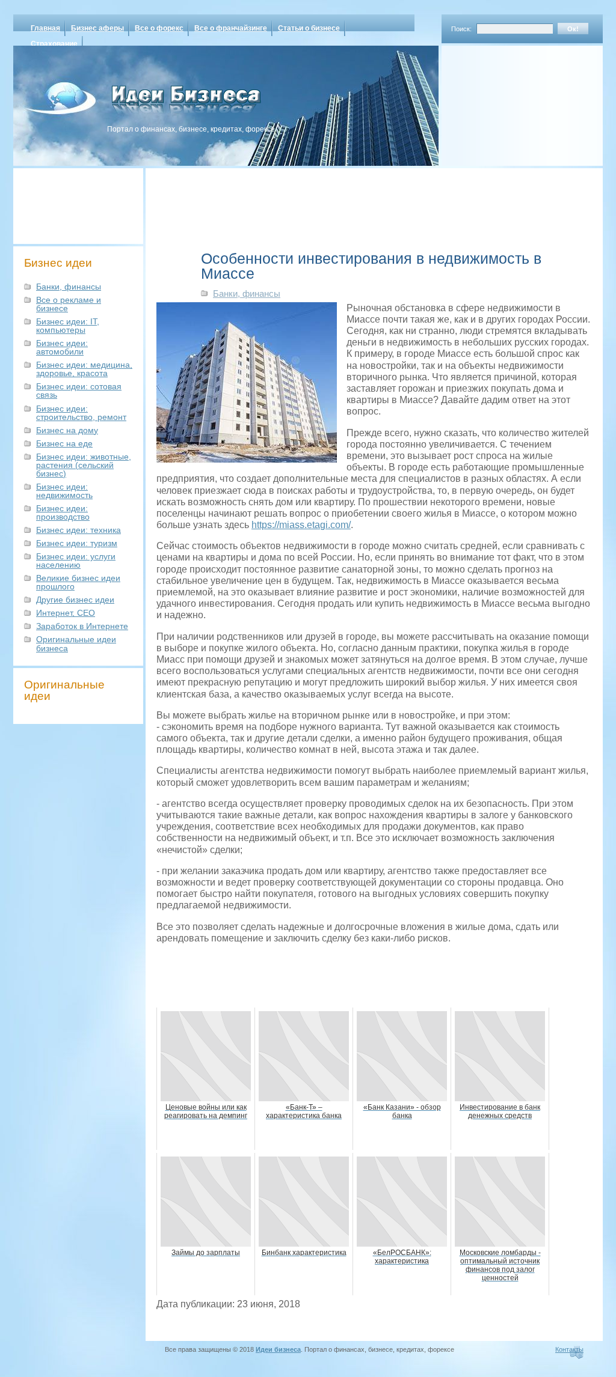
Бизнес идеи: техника (78, 530)
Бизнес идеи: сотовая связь (79, 390)
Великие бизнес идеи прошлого (78, 582)
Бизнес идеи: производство (63, 512)
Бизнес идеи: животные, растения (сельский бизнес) (83, 465)
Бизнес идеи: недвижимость (64, 491)
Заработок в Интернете (82, 626)
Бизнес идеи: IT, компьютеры (67, 326)
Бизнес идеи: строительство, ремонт (81, 413)
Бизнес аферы (97, 28)
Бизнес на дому (67, 430)
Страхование (54, 44)
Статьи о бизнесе (309, 28)
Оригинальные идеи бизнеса (76, 643)
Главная (45, 28)
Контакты (569, 1349)
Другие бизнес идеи (75, 599)
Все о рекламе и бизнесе (68, 304)
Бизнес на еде (64, 443)
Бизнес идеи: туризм (76, 543)
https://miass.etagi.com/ (301, 525)
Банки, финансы (68, 286)
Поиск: (461, 28)
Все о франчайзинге (230, 28)
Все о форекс (159, 28)
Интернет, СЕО (65, 613)
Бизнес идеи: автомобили (62, 347)
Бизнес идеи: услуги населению (76, 561)
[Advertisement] (506, 101)
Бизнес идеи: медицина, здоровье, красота (84, 369)
